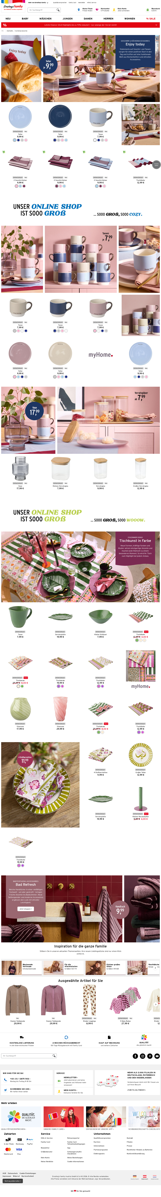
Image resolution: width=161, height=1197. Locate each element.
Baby (25, 18)
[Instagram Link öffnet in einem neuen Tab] (142, 1056)
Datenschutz (13, 1173)
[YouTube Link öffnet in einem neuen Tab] (157, 1056)
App (68, 1148)
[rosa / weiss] (106, 140)
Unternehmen (99, 1146)
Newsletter (81, 2)
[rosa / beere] (16, 186)
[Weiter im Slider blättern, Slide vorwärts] (155, 968)
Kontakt (130, 1138)
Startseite (10, 31)
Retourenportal (73, 1138)
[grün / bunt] (137, 640)
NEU (8, 18)
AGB (4, 1173)
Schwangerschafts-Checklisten (74, 1153)
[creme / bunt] (140, 640)
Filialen (129, 1142)
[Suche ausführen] (58, 10)
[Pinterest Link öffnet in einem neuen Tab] (150, 1056)
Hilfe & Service (91, 2)
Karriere (97, 1142)
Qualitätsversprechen (60, 2)
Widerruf (16, 1176)
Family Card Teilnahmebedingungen (76, 1143)
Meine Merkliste (47, 1161)
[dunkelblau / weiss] (98, 140)
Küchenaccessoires (21, 31)
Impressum (7, 1176)
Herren (108, 18)
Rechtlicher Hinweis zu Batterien (139, 1150)
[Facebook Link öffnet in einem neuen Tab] (135, 1056)
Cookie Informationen (75, 1161)
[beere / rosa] (24, 186)
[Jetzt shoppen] (80, 909)
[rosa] (26, 140)
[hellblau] (14, 140)
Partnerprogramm (101, 1150)
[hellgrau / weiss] (102, 140)
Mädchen (45, 18)
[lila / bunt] (58, 686)
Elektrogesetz (99, 1154)
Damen (88, 18)
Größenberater (46, 1152)
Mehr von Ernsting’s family (37, 2)
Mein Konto (45, 1158)
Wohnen (129, 18)
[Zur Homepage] (3, 30)
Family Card (72, 2)
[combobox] (42, 10)
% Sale (150, 18)
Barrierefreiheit (28, 1176)
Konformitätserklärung (135, 1154)
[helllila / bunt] (62, 686)
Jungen (68, 18)
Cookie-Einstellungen (28, 1173)
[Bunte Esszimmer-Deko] (80, 567)
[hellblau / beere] (20, 186)
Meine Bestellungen (75, 1158)
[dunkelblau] (18, 140)
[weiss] (95, 140)
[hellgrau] (22, 140)
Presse (129, 1146)
